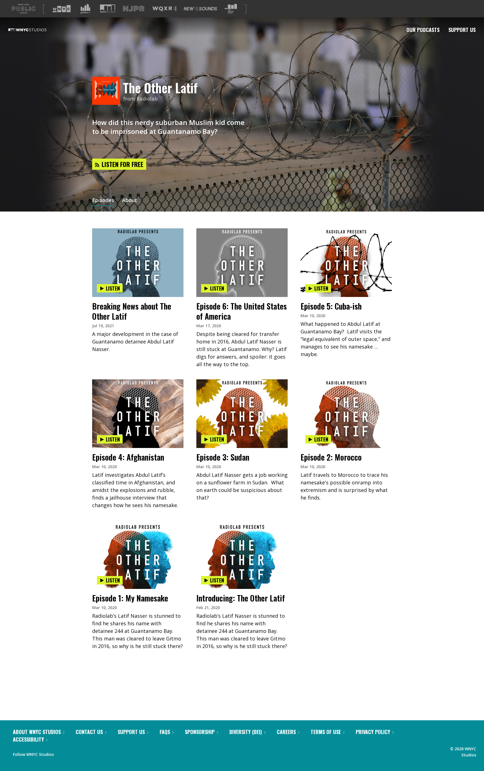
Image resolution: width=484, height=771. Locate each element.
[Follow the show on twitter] (72, 753)
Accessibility (28, 739)
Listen (113, 288)
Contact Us (89, 731)
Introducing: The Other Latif (240, 598)
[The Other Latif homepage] (107, 91)
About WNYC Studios (37, 731)
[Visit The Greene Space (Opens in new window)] (231, 9)
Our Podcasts (422, 29)
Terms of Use (326, 731)
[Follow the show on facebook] (61, 753)
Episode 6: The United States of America (241, 311)
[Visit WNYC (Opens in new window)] (62, 8)
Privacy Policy (373, 731)
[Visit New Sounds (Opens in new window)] (200, 9)
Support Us (462, 29)
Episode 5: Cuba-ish (331, 306)
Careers (286, 731)
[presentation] (137, 245)
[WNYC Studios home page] (34, 29)
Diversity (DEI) (245, 731)
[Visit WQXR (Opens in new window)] (164, 8)
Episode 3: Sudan (222, 457)
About (129, 200)
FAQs (165, 731)
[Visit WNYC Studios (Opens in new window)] (107, 8)
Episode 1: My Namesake (130, 598)
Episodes (103, 200)
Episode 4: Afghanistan (128, 457)
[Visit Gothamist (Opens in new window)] (85, 9)
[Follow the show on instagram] (83, 753)
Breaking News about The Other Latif (131, 311)
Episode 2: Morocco (331, 457)
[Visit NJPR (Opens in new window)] (134, 9)
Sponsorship (200, 731)
